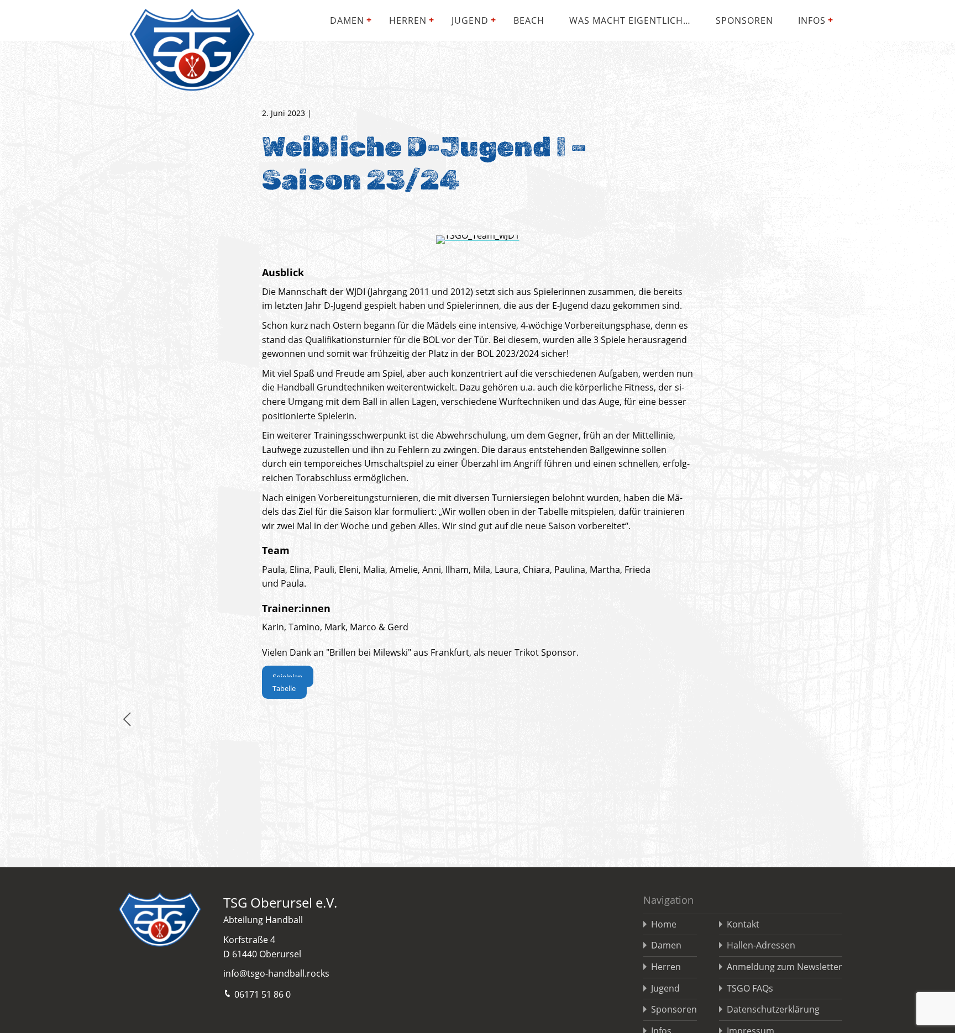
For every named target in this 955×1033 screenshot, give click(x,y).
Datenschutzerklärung (773, 1009)
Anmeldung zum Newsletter (784, 967)
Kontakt (743, 924)
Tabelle (284, 688)
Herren (408, 20)
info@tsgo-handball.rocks (276, 973)
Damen (347, 20)
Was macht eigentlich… (630, 20)
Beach (528, 20)
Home (663, 924)
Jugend (470, 20)
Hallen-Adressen (761, 945)
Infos (812, 20)
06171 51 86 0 (262, 994)
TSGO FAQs (750, 988)
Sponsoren (744, 20)
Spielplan (287, 676)
